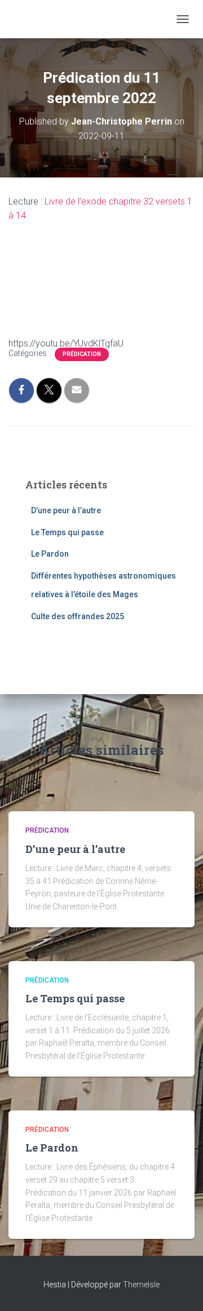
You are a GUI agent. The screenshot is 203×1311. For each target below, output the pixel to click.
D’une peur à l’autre (66, 510)
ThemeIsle (141, 1284)
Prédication (82, 354)
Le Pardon (50, 553)
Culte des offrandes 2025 (77, 616)
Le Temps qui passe (67, 532)
